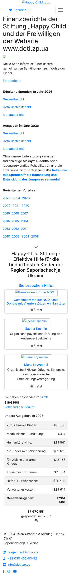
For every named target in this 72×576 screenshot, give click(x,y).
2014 (24, 221)
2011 (24, 229)
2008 (35, 236)
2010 (6, 236)
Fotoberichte (12, 81)
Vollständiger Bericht (19, 407)
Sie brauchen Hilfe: (36, 285)
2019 (6, 213)
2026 (44, 397)
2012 (15, 229)
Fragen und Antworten (23, 552)
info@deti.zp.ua (18, 564)
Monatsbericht (13, 115)
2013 (6, 229)
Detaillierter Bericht (17, 107)
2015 (15, 221)
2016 (6, 221)
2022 (7, 206)
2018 (15, 213)
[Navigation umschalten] (60, 10)
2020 (25, 206)
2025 (7, 198)
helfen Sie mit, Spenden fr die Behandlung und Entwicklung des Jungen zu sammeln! (35, 174)
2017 (24, 213)
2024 (16, 198)
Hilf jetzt (36, 310)
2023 (26, 198)
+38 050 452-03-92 (21, 558)
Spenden (20, 10)
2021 (16, 206)
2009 (16, 236)
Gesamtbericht (13, 99)
